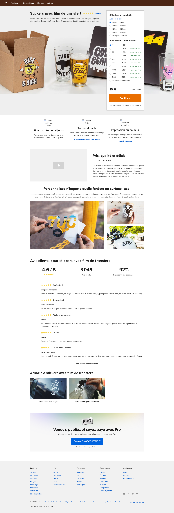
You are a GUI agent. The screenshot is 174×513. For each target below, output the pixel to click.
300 (113, 62)
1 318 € (123, 77)
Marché (40, 3)
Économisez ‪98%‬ (135, 66)
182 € (124, 66)
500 (113, 66)
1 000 (114, 70)
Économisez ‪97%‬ (135, 59)
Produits (14, 3)
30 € (124, 48)
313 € (124, 70)
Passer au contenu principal (1, 1)
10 (113, 48)
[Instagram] (133, 493)
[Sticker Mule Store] (124, 493)
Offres (50, 3)
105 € (124, 59)
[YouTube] (137, 493)
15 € (124, 45)
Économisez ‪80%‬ (135, 48)
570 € (124, 73)
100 (113, 55)
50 (113, 52)
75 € (124, 55)
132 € (124, 62)
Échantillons (28, 3)
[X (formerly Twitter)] (128, 493)
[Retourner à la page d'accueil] (6, 3)
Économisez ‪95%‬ (135, 56)
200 (113, 59)
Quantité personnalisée (121, 80)
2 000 (114, 73)
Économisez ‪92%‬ (135, 52)
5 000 (114, 77)
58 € (124, 52)
